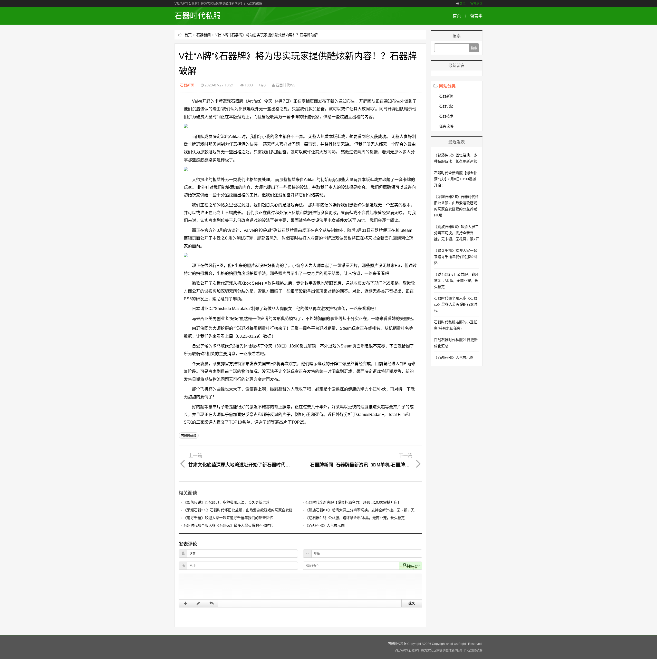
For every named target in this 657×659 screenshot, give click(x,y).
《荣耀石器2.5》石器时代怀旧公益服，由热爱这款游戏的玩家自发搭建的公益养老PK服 (252, 510)
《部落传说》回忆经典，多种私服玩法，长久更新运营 (226, 502)
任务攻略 (446, 126)
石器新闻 (203, 35)
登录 (462, 3)
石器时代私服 (198, 16)
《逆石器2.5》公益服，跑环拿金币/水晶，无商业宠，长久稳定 (355, 518)
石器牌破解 (188, 436)
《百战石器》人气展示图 (325, 525)
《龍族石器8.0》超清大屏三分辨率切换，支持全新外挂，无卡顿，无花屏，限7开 (369, 510)
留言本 (476, 16)
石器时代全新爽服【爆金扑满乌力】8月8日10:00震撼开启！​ (353, 502)
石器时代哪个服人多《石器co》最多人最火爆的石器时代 (228, 525)
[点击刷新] (410, 566)
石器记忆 (446, 106)
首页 (457, 16)
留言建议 (476, 3)
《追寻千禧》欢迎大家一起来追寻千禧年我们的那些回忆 (228, 518)
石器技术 (446, 116)
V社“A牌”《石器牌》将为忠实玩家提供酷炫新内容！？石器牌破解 (266, 35)
